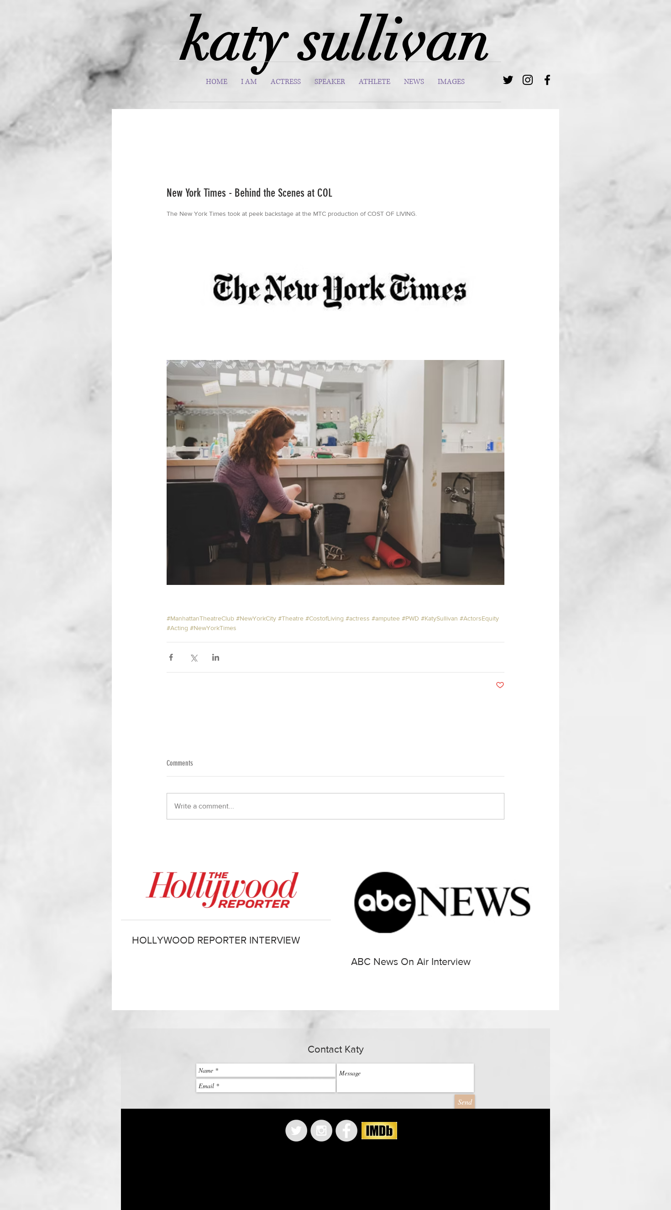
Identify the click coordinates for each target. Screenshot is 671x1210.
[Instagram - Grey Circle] (321, 1131)
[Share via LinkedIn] (215, 657)
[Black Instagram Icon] (528, 80)
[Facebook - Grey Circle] (346, 1131)
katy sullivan (336, 40)
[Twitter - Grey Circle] (296, 1131)
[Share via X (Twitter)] (193, 657)
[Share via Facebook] (171, 657)
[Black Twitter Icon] (508, 80)
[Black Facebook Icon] (547, 80)
